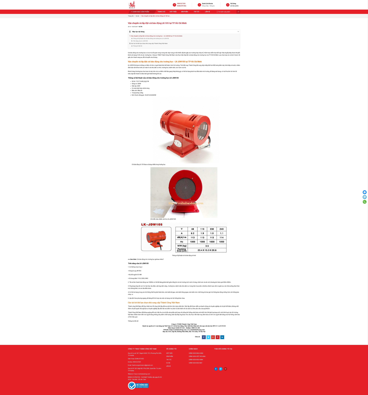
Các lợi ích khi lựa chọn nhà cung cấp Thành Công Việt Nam (149, 43)
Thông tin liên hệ (137, 46)
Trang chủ (161, 11)
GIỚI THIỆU (169, 353)
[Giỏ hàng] (227, 5)
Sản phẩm (184, 11)
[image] (138, 385)
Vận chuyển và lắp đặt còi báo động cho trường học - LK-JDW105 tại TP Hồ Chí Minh (156, 36)
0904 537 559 (181, 3)
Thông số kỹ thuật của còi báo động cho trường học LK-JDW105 (151, 38)
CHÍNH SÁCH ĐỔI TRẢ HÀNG (197, 356)
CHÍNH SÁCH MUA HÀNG (196, 353)
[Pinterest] (218, 337)
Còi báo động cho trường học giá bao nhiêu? (150, 259)
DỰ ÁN (168, 363)
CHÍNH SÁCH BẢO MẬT (195, 363)
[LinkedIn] (222, 337)
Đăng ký (212, 6)
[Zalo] (365, 197)
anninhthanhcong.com (197, 330)
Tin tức (196, 11)
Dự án (137, 16)
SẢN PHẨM (169, 356)
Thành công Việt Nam (134, 306)
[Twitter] (208, 337)
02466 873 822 (181, 6)
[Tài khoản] (199, 5)
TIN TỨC (168, 359)
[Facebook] (204, 337)
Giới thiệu (173, 11)
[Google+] (213, 337)
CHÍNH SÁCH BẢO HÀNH (196, 359)
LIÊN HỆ (168, 366)
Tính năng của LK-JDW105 (140, 41)
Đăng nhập (205, 6)
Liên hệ (207, 11)
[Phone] (364, 201)
